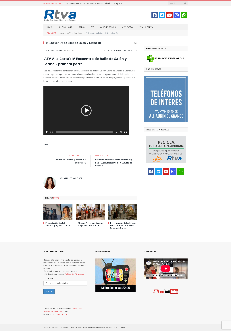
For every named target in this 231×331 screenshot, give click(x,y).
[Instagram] (177, 15)
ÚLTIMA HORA (65, 27)
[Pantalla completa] (125, 132)
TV (92, 27)
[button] (86, 110)
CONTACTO (127, 27)
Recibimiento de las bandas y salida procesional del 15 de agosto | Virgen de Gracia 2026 (96, 3)
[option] (166, 99)
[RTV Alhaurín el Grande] (60, 15)
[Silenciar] (121, 132)
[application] (86, 110)
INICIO (50, 27)
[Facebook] (154, 15)
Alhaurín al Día (120, 51)
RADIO (82, 27)
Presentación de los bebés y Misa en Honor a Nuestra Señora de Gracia (123, 225)
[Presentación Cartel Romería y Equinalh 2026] (57, 211)
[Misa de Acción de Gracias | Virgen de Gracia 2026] (90, 211)
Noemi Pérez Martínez (54, 51)
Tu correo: (48, 278)
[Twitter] (162, 15)
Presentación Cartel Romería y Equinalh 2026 (57, 224)
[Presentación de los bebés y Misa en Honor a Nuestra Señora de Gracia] (122, 211)
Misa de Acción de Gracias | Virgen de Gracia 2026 (91, 224)
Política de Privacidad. (74, 274)
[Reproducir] (47, 132)
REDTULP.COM (60, 314)
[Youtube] (169, 15)
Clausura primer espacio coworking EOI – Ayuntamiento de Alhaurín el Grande (113, 162)
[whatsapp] (184, 15)
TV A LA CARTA (146, 27)
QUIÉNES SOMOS (108, 27)
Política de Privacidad (53, 311)
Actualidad (108, 51)
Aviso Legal (77, 308)
